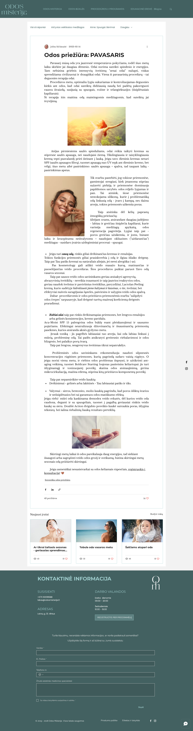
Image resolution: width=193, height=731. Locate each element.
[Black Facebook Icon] (186, 362)
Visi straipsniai (37, 27)
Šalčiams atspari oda (139, 547)
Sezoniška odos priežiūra (57, 480)
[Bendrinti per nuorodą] (59, 489)
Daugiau (124, 27)
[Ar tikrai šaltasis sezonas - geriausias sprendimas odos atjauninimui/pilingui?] (50, 530)
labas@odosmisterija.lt (49, 600)
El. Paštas (41, 659)
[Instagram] (155, 720)
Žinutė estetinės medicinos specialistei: (54, 681)
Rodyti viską (156, 514)
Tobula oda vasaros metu (96, 547)
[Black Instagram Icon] (186, 368)
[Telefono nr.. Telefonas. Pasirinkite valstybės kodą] (41, 674)
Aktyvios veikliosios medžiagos (67, 27)
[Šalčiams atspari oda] (142, 530)
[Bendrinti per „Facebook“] (45, 489)
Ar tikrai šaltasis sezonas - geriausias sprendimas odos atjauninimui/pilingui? (50, 549)
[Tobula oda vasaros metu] (96, 530)
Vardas (40, 648)
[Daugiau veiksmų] (147, 46)
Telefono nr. (41, 670)
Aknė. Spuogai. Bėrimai (102, 27)
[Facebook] (150, 720)
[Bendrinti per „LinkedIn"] (52, 489)
